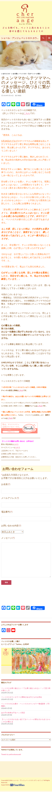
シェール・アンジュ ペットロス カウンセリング (20, 38)
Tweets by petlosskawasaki (11, 754)
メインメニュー (49, 38)
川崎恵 (19, 95)
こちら (27, 113)
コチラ (16, 444)
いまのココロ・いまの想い (10, 74)
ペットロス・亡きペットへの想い (30, 74)
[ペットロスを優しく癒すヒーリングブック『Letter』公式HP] (26, 661)
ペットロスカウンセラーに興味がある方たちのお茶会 (21, 697)
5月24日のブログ (9, 141)
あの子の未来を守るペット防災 (13, 713)
